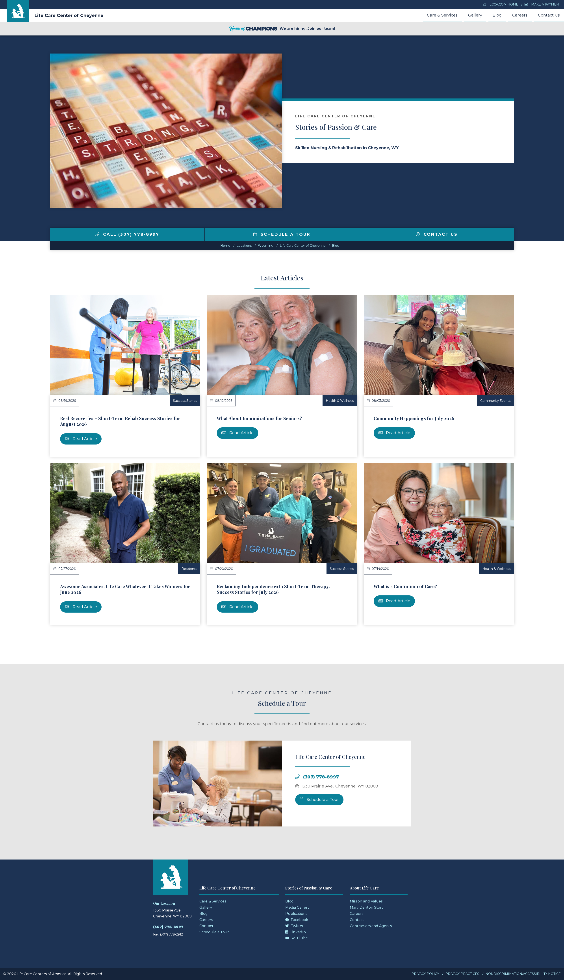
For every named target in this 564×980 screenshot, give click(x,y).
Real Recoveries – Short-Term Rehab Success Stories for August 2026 (120, 421)
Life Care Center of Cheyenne (68, 15)
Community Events (495, 401)
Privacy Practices (462, 974)
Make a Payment (545, 4)
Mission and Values (366, 901)
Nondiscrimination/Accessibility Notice (523, 974)
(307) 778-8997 (321, 777)
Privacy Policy (425, 974)
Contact (206, 926)
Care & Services (442, 15)
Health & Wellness (340, 401)
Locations (244, 246)
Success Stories (185, 401)
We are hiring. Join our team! (307, 28)
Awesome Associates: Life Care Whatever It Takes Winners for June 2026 (125, 589)
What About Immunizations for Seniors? (259, 418)
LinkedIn (297, 932)
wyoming (265, 246)
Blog (497, 15)
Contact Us (549, 15)
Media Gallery (297, 907)
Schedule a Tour (284, 234)
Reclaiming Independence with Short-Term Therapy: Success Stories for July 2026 (273, 589)
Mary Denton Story (367, 907)
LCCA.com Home (503, 4)
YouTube (299, 938)
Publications (296, 913)
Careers (519, 15)
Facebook (299, 920)
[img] (97, 234)
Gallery (475, 15)
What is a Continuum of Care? (405, 586)
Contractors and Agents (371, 926)
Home (225, 246)
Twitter (297, 926)
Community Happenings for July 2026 (414, 418)
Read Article (84, 438)
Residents (189, 569)
